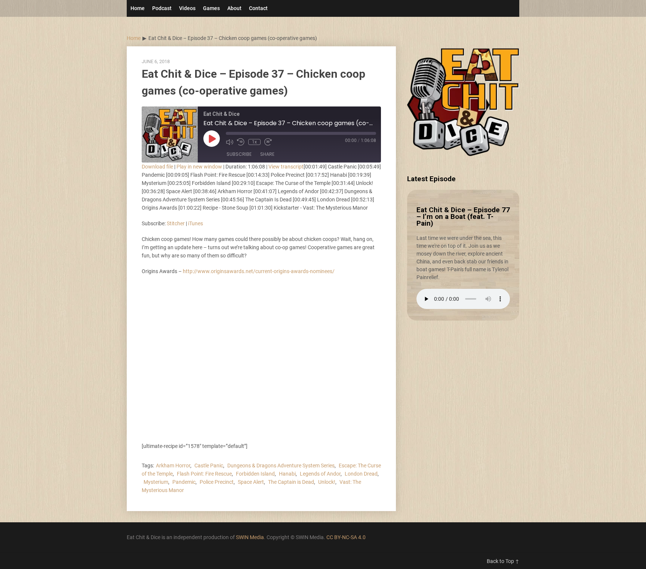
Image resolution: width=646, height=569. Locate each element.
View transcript (286, 167)
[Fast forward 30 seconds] (268, 142)
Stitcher (176, 223)
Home (137, 8)
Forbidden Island (255, 474)
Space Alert (251, 482)
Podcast (162, 8)
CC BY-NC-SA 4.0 (346, 537)
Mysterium (156, 482)
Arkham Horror (173, 466)
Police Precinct (217, 482)
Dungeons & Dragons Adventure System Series (281, 466)
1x (254, 142)
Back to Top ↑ (503, 561)
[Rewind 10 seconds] (240, 142)
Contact (258, 8)
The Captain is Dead (291, 482)
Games (211, 8)
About (234, 8)
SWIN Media (250, 537)
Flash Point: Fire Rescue (204, 474)
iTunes (195, 223)
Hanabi (287, 474)
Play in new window (199, 167)
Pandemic (184, 482)
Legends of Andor (320, 474)
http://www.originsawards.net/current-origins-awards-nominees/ (259, 271)
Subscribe (239, 154)
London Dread (361, 474)
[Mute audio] (229, 142)
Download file (157, 167)
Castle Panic (208, 466)
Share (267, 154)
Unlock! (326, 482)
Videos (187, 8)
